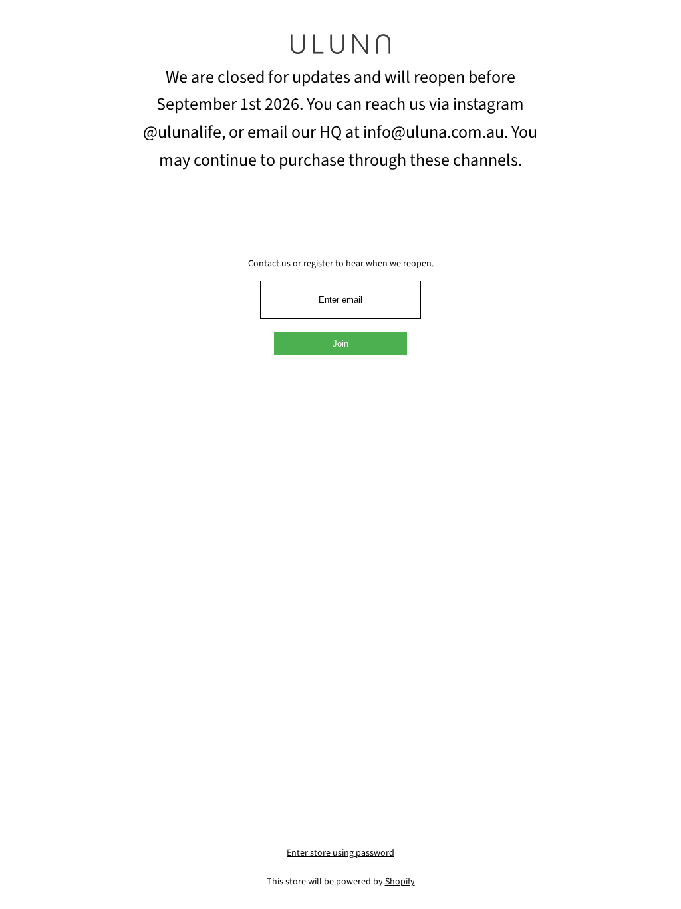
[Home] (340, 48)
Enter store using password (340, 853)
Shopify (400, 881)
